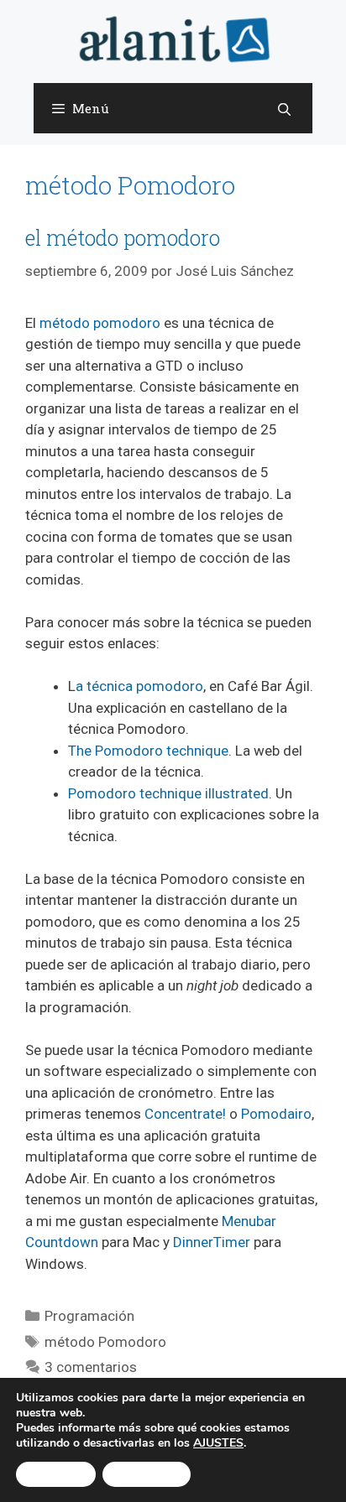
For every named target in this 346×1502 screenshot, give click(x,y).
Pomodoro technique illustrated (168, 793)
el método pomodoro (122, 238)
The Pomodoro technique (148, 750)
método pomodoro (99, 322)
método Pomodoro (105, 1341)
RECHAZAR (146, 1474)
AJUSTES (218, 1443)
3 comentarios (91, 1367)
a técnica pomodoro (139, 686)
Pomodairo (276, 1113)
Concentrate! (185, 1113)
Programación (89, 1315)
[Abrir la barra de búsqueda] (284, 109)
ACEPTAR (56, 1474)
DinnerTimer (211, 1242)
